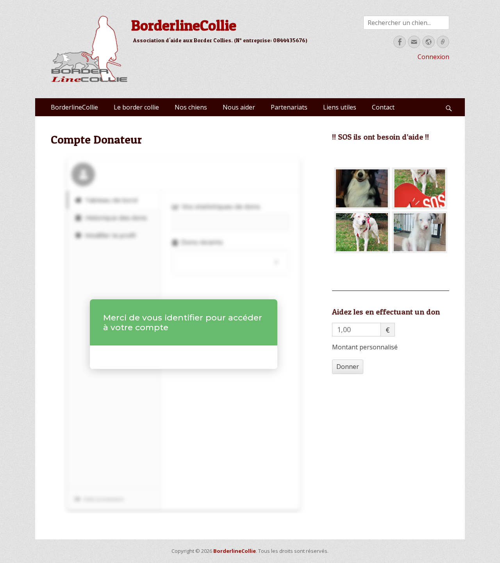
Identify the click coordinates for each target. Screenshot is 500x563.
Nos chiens (191, 107)
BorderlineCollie (183, 25)
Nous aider (239, 107)
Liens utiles (339, 107)
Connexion (433, 56)
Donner (347, 366)
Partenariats (289, 107)
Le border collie (136, 107)
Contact (383, 107)
